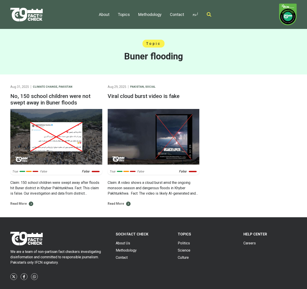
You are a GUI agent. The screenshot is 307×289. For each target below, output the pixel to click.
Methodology (150, 14)
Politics (184, 243)
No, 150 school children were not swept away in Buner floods (50, 99)
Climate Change (45, 86)
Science (184, 250)
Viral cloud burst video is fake (144, 96)
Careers (249, 243)
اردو (195, 13)
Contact (177, 14)
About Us (123, 243)
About (104, 14)
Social (150, 86)
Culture (183, 257)
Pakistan (65, 86)
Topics (124, 14)
